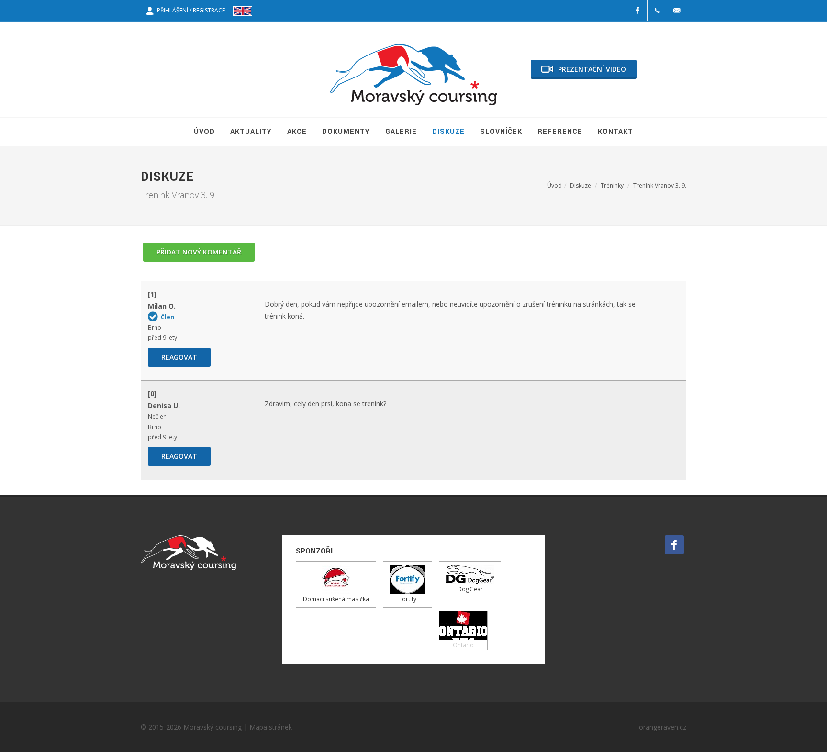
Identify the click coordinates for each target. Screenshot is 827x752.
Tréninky (612, 185)
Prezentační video (592, 69)
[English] (242, 10)
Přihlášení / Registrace (189, 10)
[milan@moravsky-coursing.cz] (676, 10)
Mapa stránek (270, 726)
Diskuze (580, 185)
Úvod (554, 185)
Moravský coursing (212, 726)
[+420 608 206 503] (657, 10)
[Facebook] (637, 10)
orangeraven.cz (662, 726)
